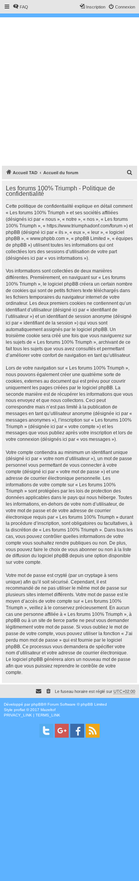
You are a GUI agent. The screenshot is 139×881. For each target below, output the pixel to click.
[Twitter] (46, 731)
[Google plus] (62, 731)
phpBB (37, 704)
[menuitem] (20, 7)
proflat (19, 710)
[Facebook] (77, 731)
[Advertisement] (69, 90)
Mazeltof (48, 710)
